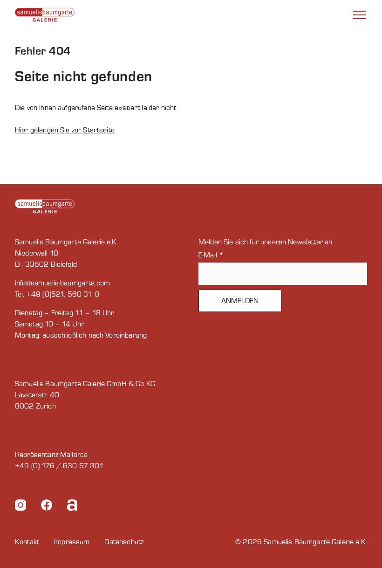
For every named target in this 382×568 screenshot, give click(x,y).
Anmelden (240, 301)
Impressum (71, 542)
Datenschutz (123, 542)
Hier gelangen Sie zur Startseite (65, 130)
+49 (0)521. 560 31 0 (63, 294)
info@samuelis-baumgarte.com (62, 283)
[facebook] (47, 507)
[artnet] (72, 507)
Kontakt (27, 542)
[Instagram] (20, 507)
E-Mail (211, 255)
